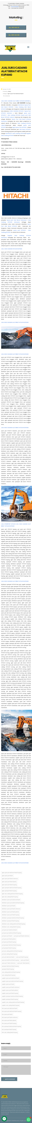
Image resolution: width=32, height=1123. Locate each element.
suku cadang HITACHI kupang (8, 975)
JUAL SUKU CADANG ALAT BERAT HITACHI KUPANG (15, 101)
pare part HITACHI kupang (22, 957)
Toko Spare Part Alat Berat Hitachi (9, 1008)
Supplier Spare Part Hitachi (8, 984)
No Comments (6, 96)
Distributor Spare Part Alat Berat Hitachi (11, 899)
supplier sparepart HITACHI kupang (10, 999)
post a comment (10, 1079)
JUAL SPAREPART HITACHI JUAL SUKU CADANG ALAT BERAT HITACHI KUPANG (16, 525)
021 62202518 (15, 6)
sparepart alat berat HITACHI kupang (10, 966)
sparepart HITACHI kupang (8, 969)
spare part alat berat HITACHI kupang (10, 960)
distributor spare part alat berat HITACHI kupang (13, 902)
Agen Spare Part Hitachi (7, 875)
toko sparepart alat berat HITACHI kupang (11, 1026)
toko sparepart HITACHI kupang (9, 1029)
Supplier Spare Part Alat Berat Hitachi (10, 978)
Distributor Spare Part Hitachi (8, 905)
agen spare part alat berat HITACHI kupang (11, 872)
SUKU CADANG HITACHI (16, 111)
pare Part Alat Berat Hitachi (8, 957)
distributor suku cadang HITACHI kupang (11, 927)
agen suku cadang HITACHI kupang (10, 896)
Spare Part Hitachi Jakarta (23, 963)
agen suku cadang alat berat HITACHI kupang (12, 893)
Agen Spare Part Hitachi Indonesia (10, 878)
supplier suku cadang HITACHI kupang (10, 1005)
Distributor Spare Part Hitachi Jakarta (10, 912)
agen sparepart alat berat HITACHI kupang (11, 887)
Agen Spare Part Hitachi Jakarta (9, 881)
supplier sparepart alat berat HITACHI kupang (12, 996)
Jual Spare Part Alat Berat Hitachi (9, 930)
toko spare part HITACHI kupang (9, 1023)
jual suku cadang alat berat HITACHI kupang (12, 951)
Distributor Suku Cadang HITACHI (15, 133)
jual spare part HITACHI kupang (9, 942)
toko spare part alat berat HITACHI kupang (11, 1011)
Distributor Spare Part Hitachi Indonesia (11, 908)
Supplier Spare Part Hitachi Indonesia (10, 987)
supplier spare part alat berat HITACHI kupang (12, 981)
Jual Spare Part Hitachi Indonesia (21, 936)
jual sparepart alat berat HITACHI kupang (11, 945)
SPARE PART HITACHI (25, 960)
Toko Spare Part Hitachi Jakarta (9, 1020)
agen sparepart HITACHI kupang (9, 890)
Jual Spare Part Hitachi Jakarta (9, 939)
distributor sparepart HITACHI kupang (10, 921)
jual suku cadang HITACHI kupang (9, 954)
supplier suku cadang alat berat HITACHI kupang (13, 1002)
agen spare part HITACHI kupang (9, 884)
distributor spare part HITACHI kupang (10, 914)
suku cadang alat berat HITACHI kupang (11, 972)
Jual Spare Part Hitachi (7, 936)
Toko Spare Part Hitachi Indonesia (9, 1017)
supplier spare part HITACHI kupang (10, 993)
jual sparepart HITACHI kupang (9, 948)
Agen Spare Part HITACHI (19, 127)
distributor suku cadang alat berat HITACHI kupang (13, 924)
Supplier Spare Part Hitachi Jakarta (10, 990)
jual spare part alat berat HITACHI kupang (11, 933)
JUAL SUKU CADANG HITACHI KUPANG (11, 249)
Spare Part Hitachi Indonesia (8, 963)
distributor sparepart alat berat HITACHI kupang (13, 918)
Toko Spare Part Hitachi (7, 1014)
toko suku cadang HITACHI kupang (9, 1032)
